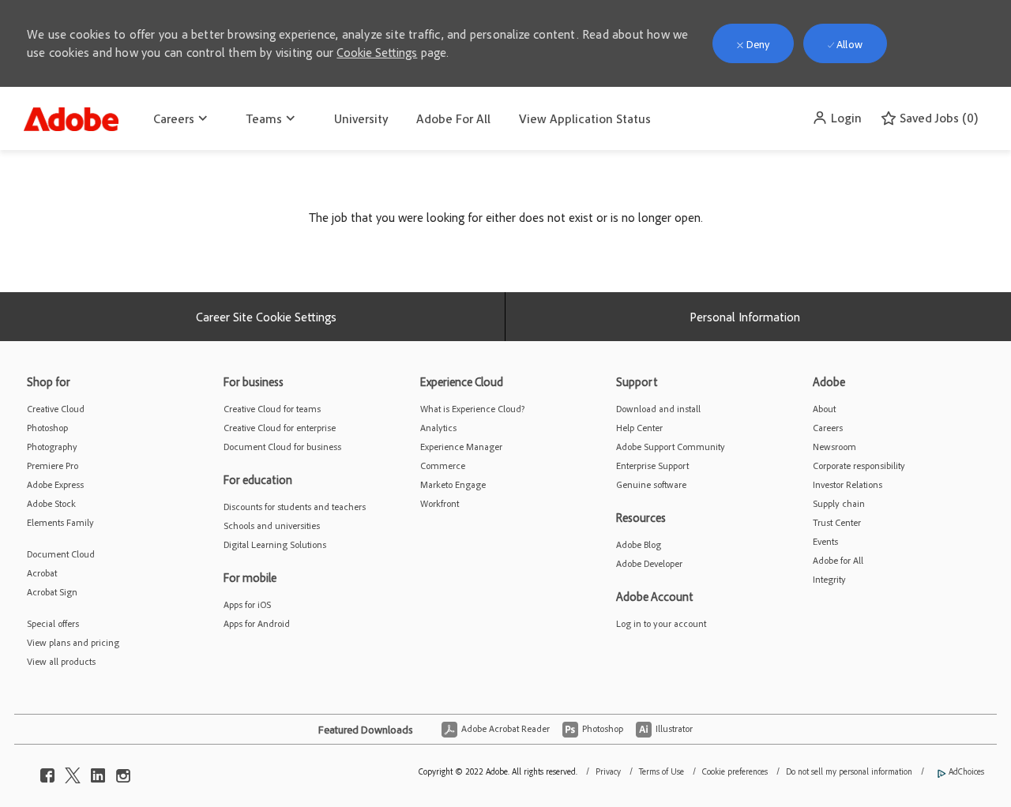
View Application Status (585, 118)
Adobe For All (453, 118)
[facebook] (47, 771)
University (361, 118)
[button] (837, 117)
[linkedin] (98, 771)
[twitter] (73, 771)
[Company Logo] (71, 115)
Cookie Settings (376, 52)
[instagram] (123, 771)
